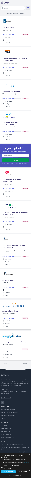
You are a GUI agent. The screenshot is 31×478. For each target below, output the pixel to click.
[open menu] (28, 2)
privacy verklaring (22, 163)
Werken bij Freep (6, 431)
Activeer (15, 160)
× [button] (29, 454)
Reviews (3, 418)
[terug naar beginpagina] (15, 375)
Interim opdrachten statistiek (9, 412)
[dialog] (15, 465)
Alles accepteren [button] (8, 471)
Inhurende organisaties (8, 415)
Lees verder (26, 462)
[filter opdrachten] (28, 8)
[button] (15, 475)
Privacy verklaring (6, 434)
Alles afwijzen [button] (23, 471)
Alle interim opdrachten (8, 409)
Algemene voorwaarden (8, 437)
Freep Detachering (6, 428)
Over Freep (4, 425)
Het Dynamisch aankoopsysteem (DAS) (12, 444)
